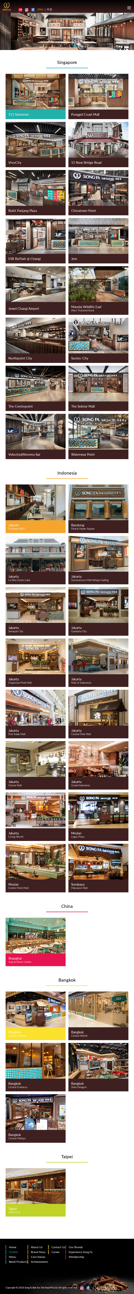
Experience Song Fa (80, 1252)
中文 (49, 9)
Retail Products (18, 1261)
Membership (76, 1256)
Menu (12, 1256)
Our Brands (76, 1247)
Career (55, 1252)
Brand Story (38, 1252)
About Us (37, 1247)
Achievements (39, 1261)
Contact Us (58, 1247)
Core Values (38, 1256)
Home (12, 1247)
